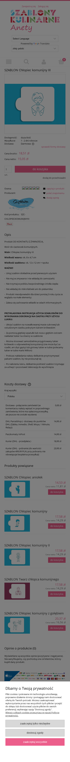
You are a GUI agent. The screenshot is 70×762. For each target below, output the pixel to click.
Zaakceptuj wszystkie (35, 741)
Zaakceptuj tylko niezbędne (35, 723)
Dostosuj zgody (35, 732)
